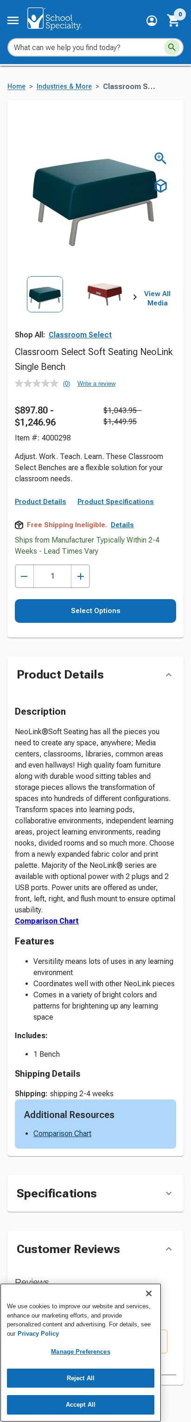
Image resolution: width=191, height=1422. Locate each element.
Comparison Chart (47, 921)
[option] (45, 313)
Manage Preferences (80, 1351)
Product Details (40, 502)
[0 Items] (173, 20)
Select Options (96, 611)
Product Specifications (115, 502)
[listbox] (75, 313)
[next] (135, 299)
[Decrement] (24, 576)
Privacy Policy (38, 1333)
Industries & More (64, 86)
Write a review (96, 383)
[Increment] (80, 576)
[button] (152, 20)
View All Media (157, 298)
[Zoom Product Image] (160, 158)
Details (122, 525)
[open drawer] (13, 20)
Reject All (81, 1378)
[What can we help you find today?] (172, 47)
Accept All (81, 1404)
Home (16, 86)
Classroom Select (80, 334)
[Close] (149, 1293)
